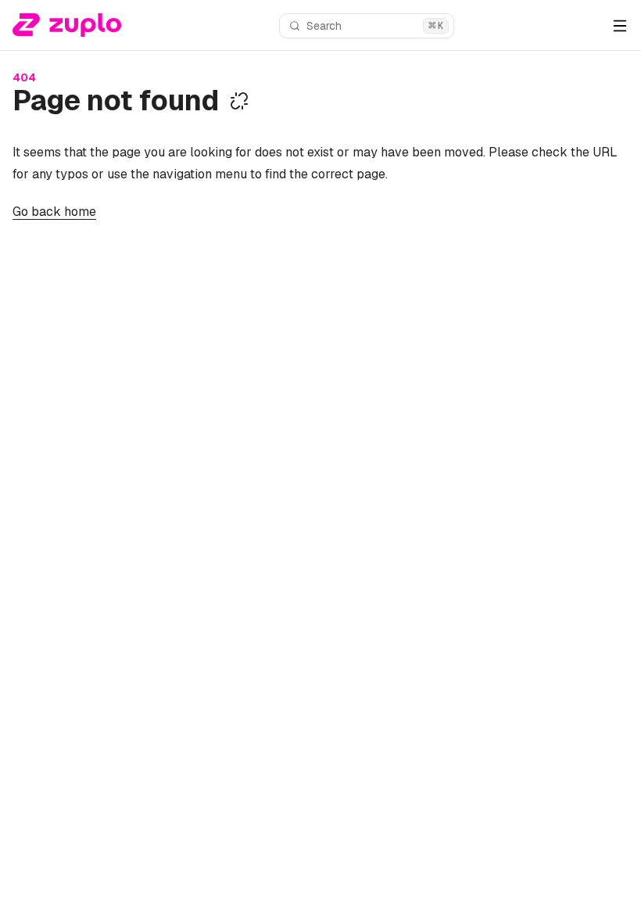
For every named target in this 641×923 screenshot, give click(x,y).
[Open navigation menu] (619, 25)
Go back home (54, 211)
